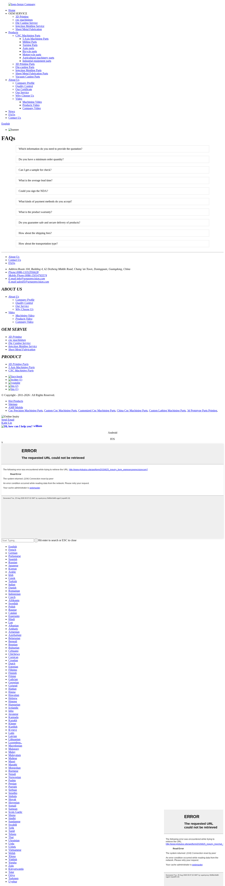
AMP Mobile (15, 407)
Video (18, 98)
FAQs (11, 114)
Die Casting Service (26, 22)
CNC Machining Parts (27, 35)
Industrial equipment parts (36, 60)
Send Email (7, 419)
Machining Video (32, 101)
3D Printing (21, 16)
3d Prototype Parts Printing (202, 410)
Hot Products (15, 401)
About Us (13, 79)
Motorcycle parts (31, 54)
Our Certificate (23, 89)
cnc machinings (24, 19)
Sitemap (12, 404)
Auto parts (28, 48)
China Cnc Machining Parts (132, 410)
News (11, 111)
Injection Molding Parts (28, 70)
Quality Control (24, 86)
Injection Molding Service (29, 26)
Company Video (31, 108)
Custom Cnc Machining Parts (60, 410)
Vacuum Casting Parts (27, 76)
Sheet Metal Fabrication (28, 29)
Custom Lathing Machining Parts (167, 410)
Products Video (31, 105)
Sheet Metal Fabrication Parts (31, 73)
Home (11, 10)
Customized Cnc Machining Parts (96, 410)
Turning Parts (29, 45)
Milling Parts (29, 41)
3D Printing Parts (25, 63)
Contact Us (14, 117)
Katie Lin (6, 422)
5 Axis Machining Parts (35, 38)
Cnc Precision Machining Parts (25, 410)
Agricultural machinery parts (38, 57)
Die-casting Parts (24, 67)
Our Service (22, 92)
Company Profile (24, 82)
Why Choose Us (24, 95)
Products (13, 32)
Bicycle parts (29, 51)
